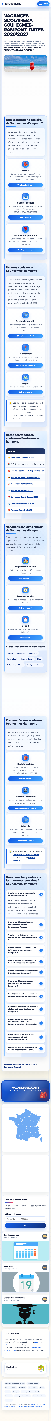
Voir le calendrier (24, 185)
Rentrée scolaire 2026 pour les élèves (29, 471)
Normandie (8, 1396)
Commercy (33, 653)
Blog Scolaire (11, 1367)
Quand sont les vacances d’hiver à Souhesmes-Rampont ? (23, 972)
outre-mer (8, 1345)
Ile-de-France (33, 1387)
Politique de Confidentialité (18, 1406)
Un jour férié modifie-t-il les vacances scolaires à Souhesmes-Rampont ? (21, 1037)
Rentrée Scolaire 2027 (21, 510)
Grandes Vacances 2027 (22, 503)
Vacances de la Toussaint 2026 (25, 477)
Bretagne (16, 1391)
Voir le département (24, 365)
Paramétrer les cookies (35, 1406)
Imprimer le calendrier (24, 808)
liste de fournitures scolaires (26, 854)
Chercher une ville (24, 336)
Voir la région (24, 392)
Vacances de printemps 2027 (24, 497)
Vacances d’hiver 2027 (22, 490)
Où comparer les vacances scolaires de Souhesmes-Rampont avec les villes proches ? (22, 1023)
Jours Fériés (8, 1266)
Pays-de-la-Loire (33, 1383)
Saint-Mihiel (12, 659)
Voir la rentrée (25, 779)
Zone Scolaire (13, 3)
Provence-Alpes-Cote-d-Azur (14, 1383)
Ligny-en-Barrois (27, 659)
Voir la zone (25, 638)
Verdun (10, 653)
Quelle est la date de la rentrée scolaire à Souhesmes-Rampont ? (22, 937)
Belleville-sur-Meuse (15, 665)
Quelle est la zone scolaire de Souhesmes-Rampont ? (21, 894)
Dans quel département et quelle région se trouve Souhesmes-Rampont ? (23, 1009)
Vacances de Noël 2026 (22, 484)
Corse (36, 1342)
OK (25, 1225)
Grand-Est (8, 1400)
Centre (7, 1391)
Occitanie (22, 1387)
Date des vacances (11, 1235)
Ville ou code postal (13, 1214)
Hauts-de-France (10, 1387)
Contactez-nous (35, 1404)
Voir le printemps (24, 250)
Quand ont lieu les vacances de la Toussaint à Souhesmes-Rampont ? (22, 950)
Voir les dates (24, 578)
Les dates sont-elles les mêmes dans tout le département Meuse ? (22, 996)
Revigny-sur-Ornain (34, 665)
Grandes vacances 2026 (22, 457)
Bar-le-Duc (21, 653)
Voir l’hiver (24, 217)
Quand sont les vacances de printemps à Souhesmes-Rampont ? (20, 983)
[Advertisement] (25, 94)
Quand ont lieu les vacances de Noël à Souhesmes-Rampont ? (22, 961)
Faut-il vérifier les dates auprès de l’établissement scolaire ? (22, 1048)
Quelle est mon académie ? (14, 1298)
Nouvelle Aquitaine (39, 1396)
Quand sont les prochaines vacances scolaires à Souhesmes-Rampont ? (20, 924)
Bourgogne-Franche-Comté (30, 1391)
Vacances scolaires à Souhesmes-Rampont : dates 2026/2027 (23, 24)
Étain (39, 659)
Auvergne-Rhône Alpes (22, 1396)
